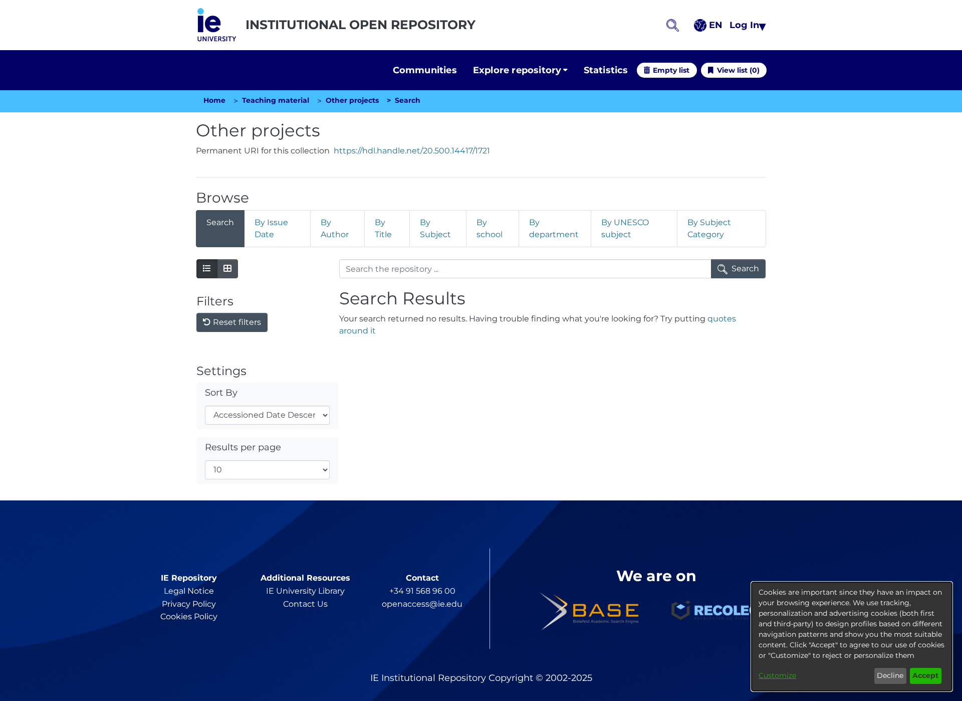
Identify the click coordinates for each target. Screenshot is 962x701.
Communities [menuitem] (425, 70)
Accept (925, 675)
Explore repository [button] (517, 70)
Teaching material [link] (275, 100)
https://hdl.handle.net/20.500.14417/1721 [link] (412, 150)
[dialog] (852, 636)
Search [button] (745, 268)
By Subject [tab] (435, 228)
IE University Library (305, 591)
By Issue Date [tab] (271, 228)
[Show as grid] (227, 268)
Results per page (243, 447)
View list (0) (738, 70)
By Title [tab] (383, 228)
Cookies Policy (188, 616)
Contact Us (305, 604)
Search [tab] (220, 222)
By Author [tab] (335, 228)
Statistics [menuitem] (606, 70)
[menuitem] (520, 70)
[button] (216, 25)
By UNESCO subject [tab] (625, 228)
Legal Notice (189, 591)
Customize (777, 675)
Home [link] (214, 100)
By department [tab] (554, 228)
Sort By (221, 392)
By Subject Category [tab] (709, 228)
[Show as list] (206, 268)
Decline (890, 675)
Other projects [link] (352, 100)
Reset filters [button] (236, 322)
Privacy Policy (189, 604)
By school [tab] (489, 228)
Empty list (671, 70)
